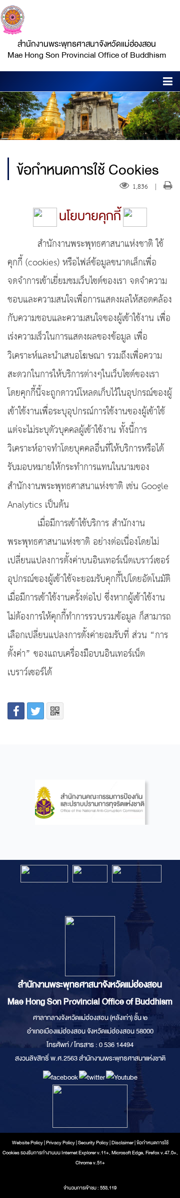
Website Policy (27, 1142)
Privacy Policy (60, 1142)
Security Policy (93, 1142)
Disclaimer (123, 1142)
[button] (167, 83)
